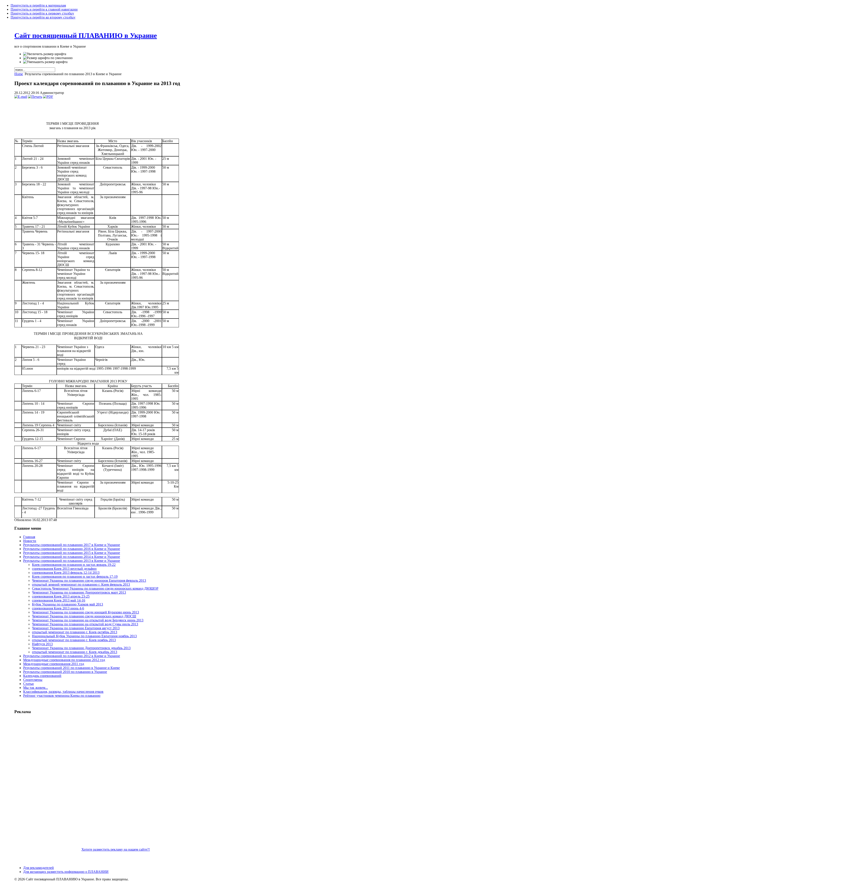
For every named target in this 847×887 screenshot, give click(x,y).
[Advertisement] (47, 784)
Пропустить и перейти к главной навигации (44, 9)
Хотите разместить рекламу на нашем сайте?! (115, 849)
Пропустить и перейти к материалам (38, 5)
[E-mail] (20, 97)
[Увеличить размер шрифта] (44, 54)
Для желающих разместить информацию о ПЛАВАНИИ (66, 872)
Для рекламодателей (38, 868)
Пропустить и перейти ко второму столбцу (43, 17)
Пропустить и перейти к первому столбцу (42, 13)
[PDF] (48, 97)
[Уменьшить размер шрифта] (45, 62)
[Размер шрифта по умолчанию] (48, 58)
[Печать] (35, 97)
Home (18, 74)
